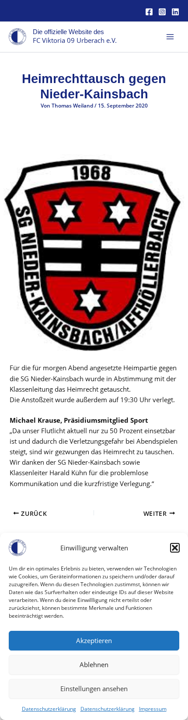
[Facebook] (149, 12)
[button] (175, 547)
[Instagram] (162, 12)
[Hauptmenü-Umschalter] (170, 37)
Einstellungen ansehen (94, 688)
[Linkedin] (175, 12)
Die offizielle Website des (68, 31)
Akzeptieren (94, 640)
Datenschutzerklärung (49, 709)
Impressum (153, 709)
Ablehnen (94, 664)
